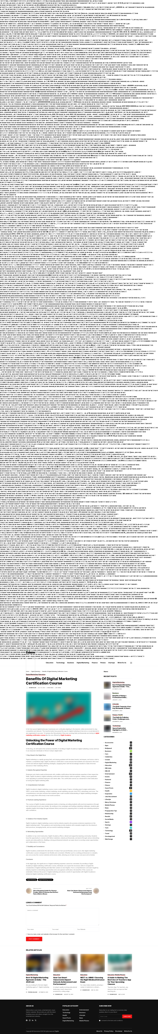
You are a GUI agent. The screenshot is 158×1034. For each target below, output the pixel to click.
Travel (118, 833)
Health (118, 791)
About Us (99, 1031)
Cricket (118, 759)
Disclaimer (118, 1031)
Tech (118, 828)
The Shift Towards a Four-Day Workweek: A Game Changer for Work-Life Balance (121, 709)
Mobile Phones (118, 805)
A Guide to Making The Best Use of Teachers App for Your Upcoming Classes (119, 980)
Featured (118, 779)
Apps (118, 745)
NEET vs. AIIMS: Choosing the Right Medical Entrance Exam (92, 979)
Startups (118, 825)
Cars (118, 754)
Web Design (118, 839)
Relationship (118, 813)
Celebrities (118, 757)
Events (118, 776)
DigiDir (57, 1031)
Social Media (118, 819)
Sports (118, 822)
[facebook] (26, 1020)
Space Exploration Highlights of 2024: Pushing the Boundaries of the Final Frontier (122, 730)
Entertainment (118, 774)
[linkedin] (32, 1020)
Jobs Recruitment (118, 796)
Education (118, 765)
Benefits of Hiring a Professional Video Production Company (120, 697)
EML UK (118, 771)
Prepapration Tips (118, 811)
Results (118, 816)
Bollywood (118, 748)
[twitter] (35, 1020)
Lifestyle (118, 799)
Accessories (118, 742)
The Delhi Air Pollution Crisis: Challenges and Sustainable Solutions (120, 719)
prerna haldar (32, 992)
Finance (118, 782)
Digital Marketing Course (45, 879)
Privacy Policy (108, 1031)
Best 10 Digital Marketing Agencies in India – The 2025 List (121, 686)
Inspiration (118, 793)
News (118, 808)
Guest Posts (118, 788)
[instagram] (29, 1020)
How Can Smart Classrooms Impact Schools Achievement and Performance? (65, 980)
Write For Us (128, 1031)
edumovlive (32, 687)
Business (118, 751)
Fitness (118, 785)
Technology (118, 830)
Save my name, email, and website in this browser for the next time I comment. (51, 934)
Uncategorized (118, 836)
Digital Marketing (35, 671)
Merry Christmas (118, 802)
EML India (118, 768)
